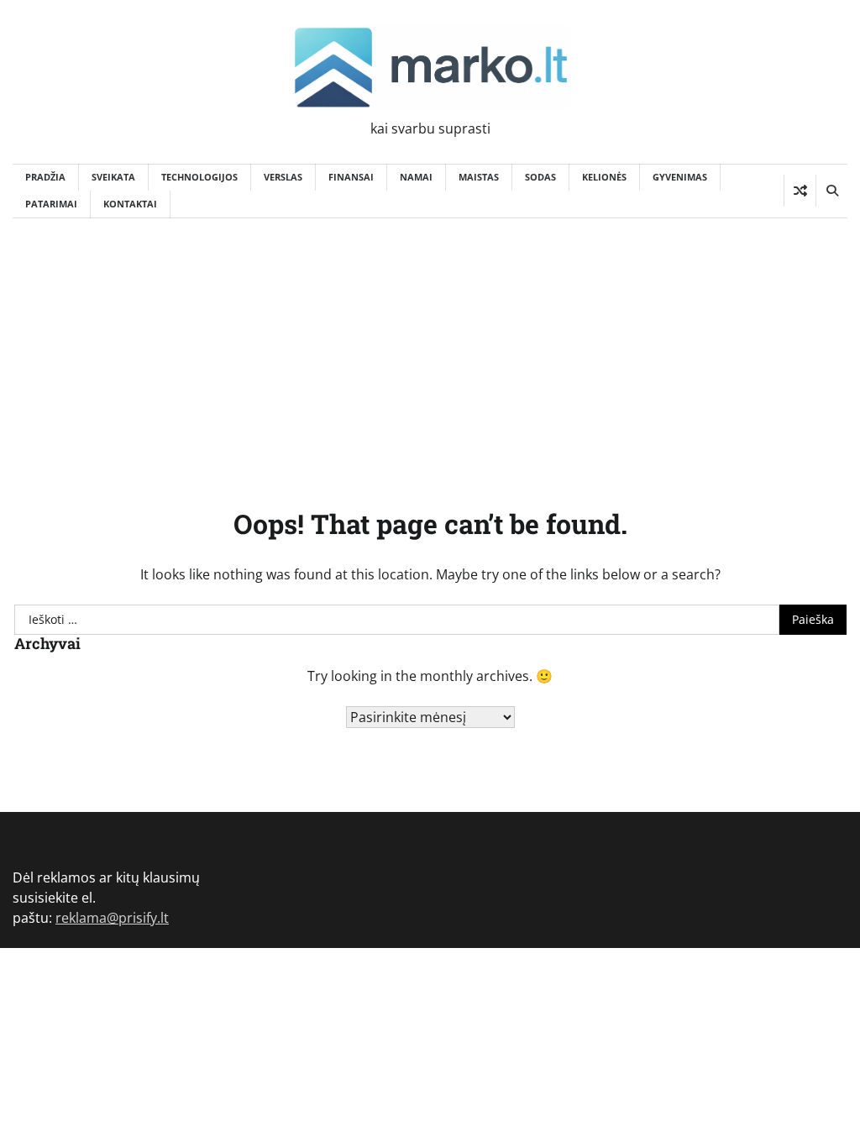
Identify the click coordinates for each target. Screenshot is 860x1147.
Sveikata (113, 176)
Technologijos (199, 176)
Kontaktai (130, 203)
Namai (416, 176)
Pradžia (45, 176)
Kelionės (604, 176)
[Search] (831, 191)
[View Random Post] (799, 191)
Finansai (351, 176)
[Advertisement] (430, 344)
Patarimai (51, 203)
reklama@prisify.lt (112, 918)
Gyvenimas (680, 176)
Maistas (479, 176)
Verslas (283, 176)
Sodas (540, 176)
